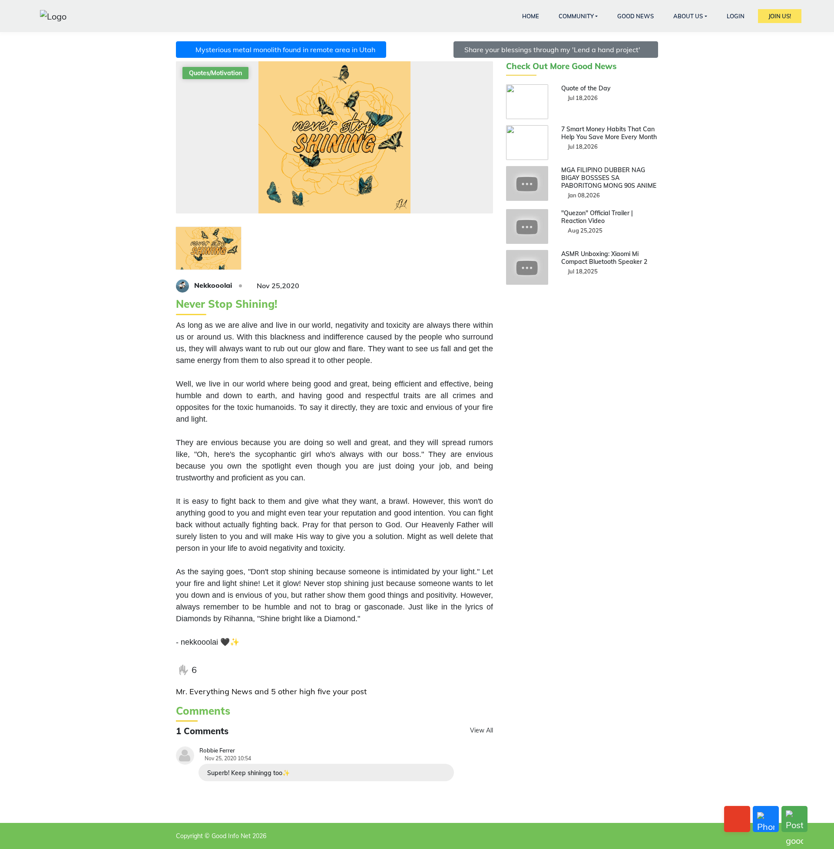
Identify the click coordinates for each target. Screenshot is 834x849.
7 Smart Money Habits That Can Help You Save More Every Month (609, 133)
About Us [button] (688, 16)
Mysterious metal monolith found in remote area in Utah (283, 49)
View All (481, 730)
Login (736, 16)
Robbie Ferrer (217, 750)
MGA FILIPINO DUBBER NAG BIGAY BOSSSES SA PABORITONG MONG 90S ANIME (608, 178)
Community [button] (576, 16)
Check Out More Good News (561, 66)
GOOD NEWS (635, 16)
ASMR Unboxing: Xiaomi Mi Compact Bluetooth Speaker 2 (604, 258)
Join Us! (779, 16)
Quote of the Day (586, 88)
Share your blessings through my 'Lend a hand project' (553, 49)
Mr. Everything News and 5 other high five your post (271, 691)
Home (530, 16)
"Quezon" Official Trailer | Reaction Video (597, 217)
